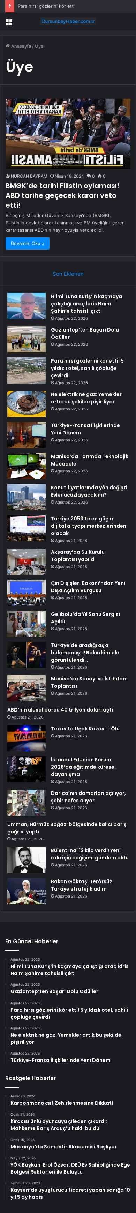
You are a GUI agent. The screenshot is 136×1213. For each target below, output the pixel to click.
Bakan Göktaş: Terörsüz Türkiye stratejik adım (81, 885)
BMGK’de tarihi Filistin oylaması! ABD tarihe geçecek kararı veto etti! (62, 195)
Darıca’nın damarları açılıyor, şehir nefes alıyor (88, 797)
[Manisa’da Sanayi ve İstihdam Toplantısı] (26, 688)
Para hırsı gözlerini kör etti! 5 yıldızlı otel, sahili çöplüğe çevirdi (87, 368)
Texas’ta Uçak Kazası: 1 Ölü (85, 728)
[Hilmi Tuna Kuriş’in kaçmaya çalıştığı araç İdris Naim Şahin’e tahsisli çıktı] (26, 306)
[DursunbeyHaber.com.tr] (68, 21)
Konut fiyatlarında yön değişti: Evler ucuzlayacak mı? (90, 491)
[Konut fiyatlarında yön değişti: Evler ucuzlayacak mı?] (26, 497)
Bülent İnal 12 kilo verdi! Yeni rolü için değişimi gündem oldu (90, 854)
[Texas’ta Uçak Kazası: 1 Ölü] (26, 738)
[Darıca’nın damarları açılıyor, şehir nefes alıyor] (26, 803)
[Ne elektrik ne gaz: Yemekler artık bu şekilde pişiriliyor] (26, 404)
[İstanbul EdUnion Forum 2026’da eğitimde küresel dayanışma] (26, 769)
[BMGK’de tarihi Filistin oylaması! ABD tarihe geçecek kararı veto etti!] (68, 134)
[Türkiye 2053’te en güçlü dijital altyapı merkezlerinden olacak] (26, 528)
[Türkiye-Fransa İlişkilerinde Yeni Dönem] (26, 435)
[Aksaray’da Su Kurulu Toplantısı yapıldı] (26, 562)
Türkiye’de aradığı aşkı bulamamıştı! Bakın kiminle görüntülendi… (85, 652)
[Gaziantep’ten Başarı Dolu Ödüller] (26, 339)
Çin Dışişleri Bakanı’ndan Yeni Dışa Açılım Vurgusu (88, 587)
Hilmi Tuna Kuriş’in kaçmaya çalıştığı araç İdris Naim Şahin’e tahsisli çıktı (86, 303)
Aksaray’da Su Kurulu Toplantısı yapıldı (78, 556)
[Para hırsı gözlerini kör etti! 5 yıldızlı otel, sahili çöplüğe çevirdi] (26, 370)
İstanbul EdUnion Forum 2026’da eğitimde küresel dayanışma (83, 767)
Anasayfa (20, 46)
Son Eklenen (68, 273)
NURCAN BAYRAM (29, 176)
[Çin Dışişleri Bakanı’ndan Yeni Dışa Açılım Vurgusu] (26, 593)
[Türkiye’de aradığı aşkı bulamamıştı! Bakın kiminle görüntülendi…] (26, 655)
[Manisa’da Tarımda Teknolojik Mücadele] (26, 466)
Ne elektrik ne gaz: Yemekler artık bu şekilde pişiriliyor (86, 398)
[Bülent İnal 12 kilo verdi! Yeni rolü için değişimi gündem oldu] (26, 860)
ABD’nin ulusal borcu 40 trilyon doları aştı (60, 709)
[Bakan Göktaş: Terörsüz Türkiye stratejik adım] (26, 891)
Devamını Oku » (27, 243)
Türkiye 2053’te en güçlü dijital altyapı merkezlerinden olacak (88, 526)
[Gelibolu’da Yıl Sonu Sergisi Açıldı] (26, 624)
